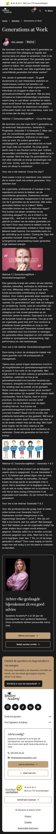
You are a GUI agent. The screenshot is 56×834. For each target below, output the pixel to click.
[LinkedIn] (30, 707)
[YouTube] (15, 707)
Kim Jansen (17, 42)
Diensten (15, 21)
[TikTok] (23, 707)
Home (4, 21)
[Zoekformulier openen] (40, 11)
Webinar (31, 42)
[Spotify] (38, 707)
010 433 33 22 (17, 753)
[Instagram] (7, 707)
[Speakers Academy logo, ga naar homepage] (7, 10)
